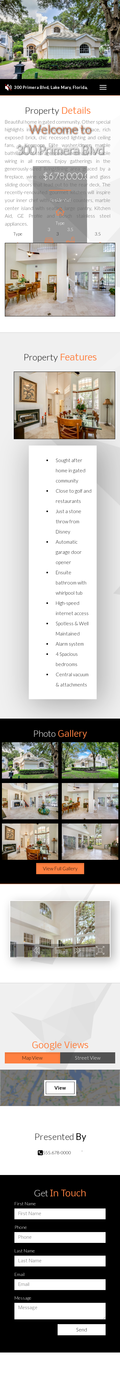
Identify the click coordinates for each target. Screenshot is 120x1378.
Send (81, 1329)
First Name (25, 1203)
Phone (20, 1227)
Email (19, 1274)
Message (22, 1298)
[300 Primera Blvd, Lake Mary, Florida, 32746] (30, 760)
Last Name (24, 1250)
